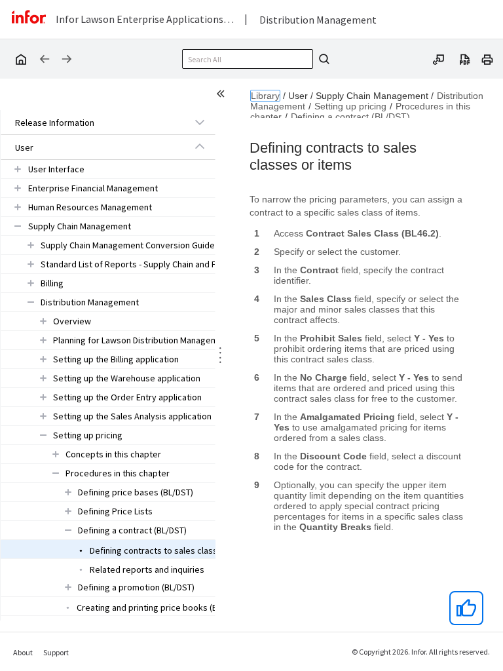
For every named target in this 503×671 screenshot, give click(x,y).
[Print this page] (487, 58)
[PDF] (465, 58)
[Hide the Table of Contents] (222, 95)
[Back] (44, 59)
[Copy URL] (439, 58)
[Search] (322, 59)
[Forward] (67, 59)
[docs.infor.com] (20, 59)
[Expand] (200, 122)
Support (56, 652)
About (23, 652)
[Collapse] (200, 147)
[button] (93, 122)
